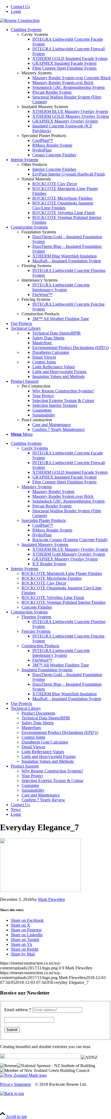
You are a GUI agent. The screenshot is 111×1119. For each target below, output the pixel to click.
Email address (17, 1009)
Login (16, 11)
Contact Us (20, 6)
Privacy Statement (15, 1084)
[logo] (20, 20)
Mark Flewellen (51, 899)
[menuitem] (61, 6)
